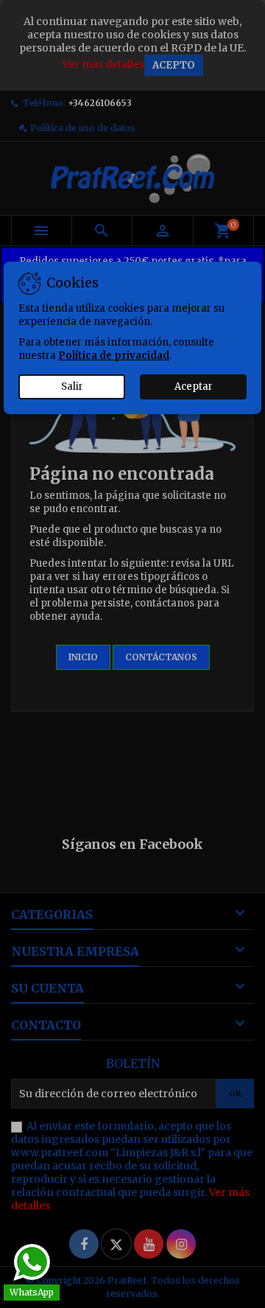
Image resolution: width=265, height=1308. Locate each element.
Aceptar (193, 386)
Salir (72, 386)
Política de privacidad (113, 355)
